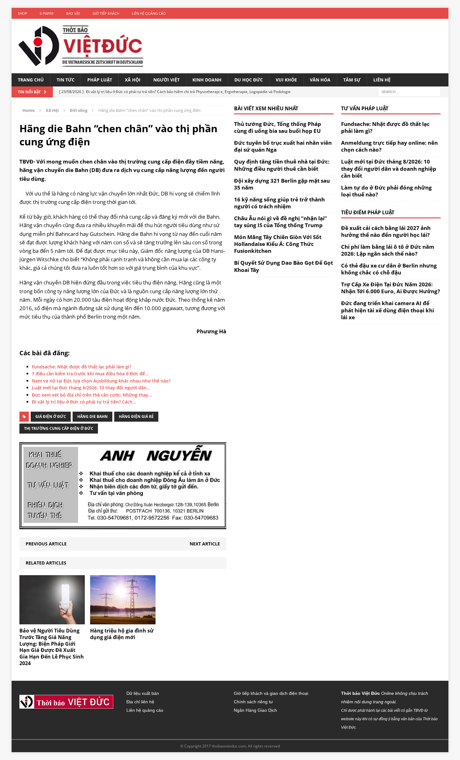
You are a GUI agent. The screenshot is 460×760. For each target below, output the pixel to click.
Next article (205, 544)
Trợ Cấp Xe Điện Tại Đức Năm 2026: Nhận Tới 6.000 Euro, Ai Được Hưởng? (390, 288)
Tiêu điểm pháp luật (367, 212)
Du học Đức (248, 80)
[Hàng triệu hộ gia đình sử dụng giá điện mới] (123, 621)
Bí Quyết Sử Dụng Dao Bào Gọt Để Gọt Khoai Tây (283, 266)
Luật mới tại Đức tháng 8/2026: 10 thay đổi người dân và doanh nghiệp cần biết (388, 168)
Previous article (46, 544)
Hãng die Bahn (92, 416)
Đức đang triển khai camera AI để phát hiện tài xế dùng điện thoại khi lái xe (387, 309)
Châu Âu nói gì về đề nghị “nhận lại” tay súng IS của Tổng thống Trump (280, 222)
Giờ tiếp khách (106, 13)
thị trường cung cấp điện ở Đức (58, 428)
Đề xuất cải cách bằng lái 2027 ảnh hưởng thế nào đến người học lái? (386, 231)
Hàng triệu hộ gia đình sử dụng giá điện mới (122, 634)
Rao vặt (73, 13)
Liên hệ (382, 80)
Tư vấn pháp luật (364, 108)
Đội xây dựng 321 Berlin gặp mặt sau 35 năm (282, 184)
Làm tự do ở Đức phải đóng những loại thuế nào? (386, 191)
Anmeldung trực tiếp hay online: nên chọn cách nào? (389, 146)
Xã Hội (133, 80)
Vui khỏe (286, 80)
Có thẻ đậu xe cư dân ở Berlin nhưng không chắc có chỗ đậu (389, 269)
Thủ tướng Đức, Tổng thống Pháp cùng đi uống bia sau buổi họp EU (277, 127)
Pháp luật (99, 80)
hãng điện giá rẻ (136, 416)
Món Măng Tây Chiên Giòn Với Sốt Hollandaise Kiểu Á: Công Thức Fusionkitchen (277, 243)
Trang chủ (31, 80)
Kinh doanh (207, 80)
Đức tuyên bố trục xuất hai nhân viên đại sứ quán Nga (283, 146)
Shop (22, 13)
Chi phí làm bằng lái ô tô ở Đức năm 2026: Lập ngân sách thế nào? (387, 250)
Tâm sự (351, 80)
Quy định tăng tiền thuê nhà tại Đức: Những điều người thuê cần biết (282, 165)
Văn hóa (320, 80)
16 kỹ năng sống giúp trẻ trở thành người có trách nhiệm (279, 203)
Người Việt (166, 80)
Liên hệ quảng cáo (149, 13)
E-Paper (47, 13)
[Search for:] (409, 92)
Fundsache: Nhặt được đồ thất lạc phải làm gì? (385, 127)
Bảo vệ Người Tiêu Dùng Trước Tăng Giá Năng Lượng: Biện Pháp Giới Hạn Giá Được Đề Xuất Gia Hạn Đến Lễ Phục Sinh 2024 (51, 647)
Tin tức (65, 80)
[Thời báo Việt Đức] (81, 46)
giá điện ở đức (50, 416)
